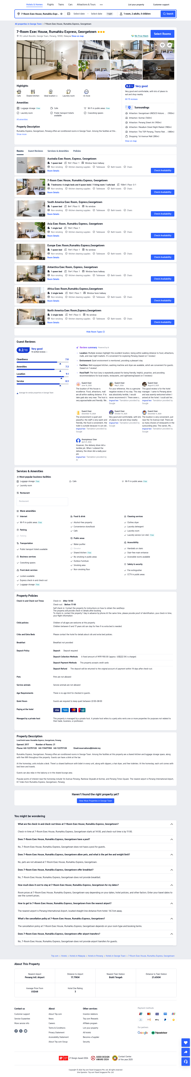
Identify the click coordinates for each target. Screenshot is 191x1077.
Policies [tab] (77, 151)
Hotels (64, 956)
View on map (131, 141)
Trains (61, 4)
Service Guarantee (22, 1019)
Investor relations (90, 1014)
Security (86, 1042)
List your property (90, 1028)
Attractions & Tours (86, 4)
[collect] (185, 1042)
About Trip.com (55, 1014)
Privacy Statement (56, 1032)
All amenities (22, 119)
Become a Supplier (91, 1037)
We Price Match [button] (141, 36)
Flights (50, 4)
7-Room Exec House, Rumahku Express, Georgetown (56, 32)
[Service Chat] (185, 1061)
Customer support (22, 1014)
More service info (21, 1023)
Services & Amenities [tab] (58, 151)
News (51, 1019)
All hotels (87, 1032)
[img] (47, 60)
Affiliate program (90, 1023)
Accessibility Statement (59, 1037)
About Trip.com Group (58, 1042)
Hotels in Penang (95, 956)
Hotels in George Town (116, 956)
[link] (136, 4)
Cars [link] (70, 4)
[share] (185, 1052)
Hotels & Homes (34, 4)
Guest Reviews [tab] (35, 151)
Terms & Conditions (57, 1028)
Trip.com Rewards (90, 1019)
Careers (52, 1023)
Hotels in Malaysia (77, 956)
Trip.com (54, 956)
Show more (22, 134)
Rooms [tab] (20, 151)
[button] (101, 4)
